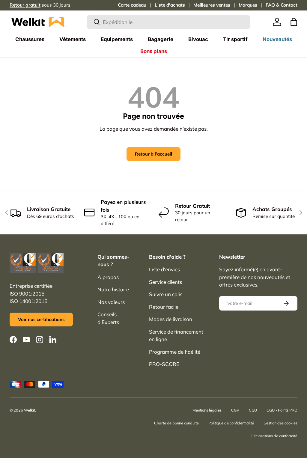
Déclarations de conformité (274, 435)
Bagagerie (160, 39)
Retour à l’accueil (153, 154)
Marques (248, 5)
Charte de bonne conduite (176, 423)
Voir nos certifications (41, 319)
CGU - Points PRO (282, 410)
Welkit (29, 410)
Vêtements (72, 39)
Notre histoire (113, 289)
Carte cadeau (132, 5)
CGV (235, 410)
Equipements (117, 39)
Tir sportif (235, 39)
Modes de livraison (170, 319)
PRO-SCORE (164, 364)
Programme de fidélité (174, 352)
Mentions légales (207, 410)
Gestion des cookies (280, 423)
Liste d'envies (164, 269)
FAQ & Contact (281, 5)
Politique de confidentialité (231, 423)
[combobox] (169, 22)
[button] (293, 21)
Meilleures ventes (211, 5)
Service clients (165, 282)
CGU (253, 410)
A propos (108, 277)
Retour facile (163, 307)
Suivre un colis (165, 294)
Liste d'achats (170, 5)
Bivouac (198, 39)
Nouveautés (277, 39)
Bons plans (153, 51)
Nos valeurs (111, 302)
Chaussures (29, 39)
